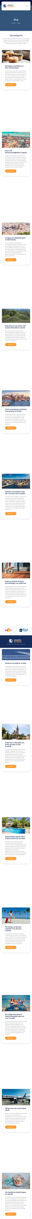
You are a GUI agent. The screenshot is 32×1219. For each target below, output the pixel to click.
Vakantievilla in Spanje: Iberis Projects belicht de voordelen (15, 837)
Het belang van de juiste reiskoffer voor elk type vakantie (13, 928)
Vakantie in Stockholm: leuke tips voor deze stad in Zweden (15, 492)
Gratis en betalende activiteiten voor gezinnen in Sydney (16, 410)
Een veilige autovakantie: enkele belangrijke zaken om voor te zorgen (14, 1016)
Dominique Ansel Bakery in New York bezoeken (14, 67)
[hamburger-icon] (27, 6)
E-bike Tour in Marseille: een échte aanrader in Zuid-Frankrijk (14, 744)
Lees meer (10, 84)
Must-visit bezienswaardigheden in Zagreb (16, 151)
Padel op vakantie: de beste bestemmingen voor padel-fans (15, 582)
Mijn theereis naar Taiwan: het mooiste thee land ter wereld (15, 327)
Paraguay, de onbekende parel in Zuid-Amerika (15, 239)
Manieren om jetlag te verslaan (15, 663)
